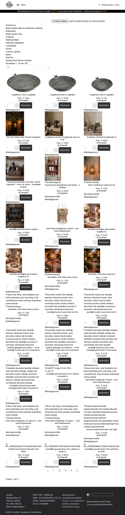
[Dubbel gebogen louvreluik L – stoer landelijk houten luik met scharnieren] (23, 337)
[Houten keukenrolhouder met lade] (101, 416)
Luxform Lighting (13, 51)
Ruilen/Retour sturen (71, 507)
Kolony (9, 49)
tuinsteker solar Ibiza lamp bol (101, 274)
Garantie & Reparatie (70, 504)
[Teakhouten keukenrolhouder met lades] (23, 445)
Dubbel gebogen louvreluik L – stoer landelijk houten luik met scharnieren (23, 348)
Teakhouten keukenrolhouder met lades (23, 450)
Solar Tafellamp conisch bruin (101, 185)
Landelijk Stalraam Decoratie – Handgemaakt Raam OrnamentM (101, 348)
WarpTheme (36, 512)
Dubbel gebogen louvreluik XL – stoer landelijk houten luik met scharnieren (62, 348)
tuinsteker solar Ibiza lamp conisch (23, 309)
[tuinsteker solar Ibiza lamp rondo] (53, 260)
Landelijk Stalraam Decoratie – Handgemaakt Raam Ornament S (23, 386)
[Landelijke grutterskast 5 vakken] (15, 216)
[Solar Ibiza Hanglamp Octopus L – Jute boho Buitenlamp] (62, 410)
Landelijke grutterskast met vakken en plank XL (62, 450)
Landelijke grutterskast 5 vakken (23, 229)
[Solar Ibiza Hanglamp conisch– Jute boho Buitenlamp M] (101, 372)
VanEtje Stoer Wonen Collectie (19, 60)
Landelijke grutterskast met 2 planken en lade (101, 450)
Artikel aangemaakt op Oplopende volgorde (24, 28)
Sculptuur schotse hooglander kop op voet (62, 138)
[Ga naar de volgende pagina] (77, 470)
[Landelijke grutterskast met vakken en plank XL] (62, 445)
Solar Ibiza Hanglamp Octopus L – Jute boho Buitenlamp (62, 422)
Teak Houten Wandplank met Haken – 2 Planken (62, 186)
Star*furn (9, 57)
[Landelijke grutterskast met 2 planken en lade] (101, 445)
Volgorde (10, 37)
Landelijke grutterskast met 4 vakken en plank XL (62, 375)
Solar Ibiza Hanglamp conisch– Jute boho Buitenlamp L (62, 229)
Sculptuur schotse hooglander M (101, 137)
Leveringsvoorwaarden (72, 498)
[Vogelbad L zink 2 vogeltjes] (23, 81)
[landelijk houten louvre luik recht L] (101, 302)
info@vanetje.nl (18, 507)
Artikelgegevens (13, 110)
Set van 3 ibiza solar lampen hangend (23, 137)
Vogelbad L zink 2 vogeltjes (23, 94)
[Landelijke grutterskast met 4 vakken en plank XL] (62, 369)
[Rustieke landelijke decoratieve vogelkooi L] (92, 216)
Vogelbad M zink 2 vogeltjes (62, 94)
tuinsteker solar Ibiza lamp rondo (62, 277)
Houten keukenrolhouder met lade (101, 429)
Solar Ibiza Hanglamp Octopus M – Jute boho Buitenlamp (23, 422)
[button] (21, 5)
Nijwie (8, 54)
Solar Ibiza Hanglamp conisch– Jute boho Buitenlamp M (101, 380)
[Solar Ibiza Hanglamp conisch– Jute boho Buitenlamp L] (62, 215)
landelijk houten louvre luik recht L (101, 312)
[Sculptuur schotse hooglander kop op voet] (54, 123)
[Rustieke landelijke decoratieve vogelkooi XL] (14, 260)
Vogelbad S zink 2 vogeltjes (101, 94)
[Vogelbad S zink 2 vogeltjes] (101, 81)
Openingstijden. (68, 495)
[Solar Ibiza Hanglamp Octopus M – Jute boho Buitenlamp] (23, 410)
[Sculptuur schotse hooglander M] (93, 123)
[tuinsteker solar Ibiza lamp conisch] (23, 299)
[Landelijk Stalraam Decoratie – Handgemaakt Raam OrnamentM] (101, 337)
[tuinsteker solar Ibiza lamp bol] (92, 260)
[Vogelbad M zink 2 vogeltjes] (62, 81)
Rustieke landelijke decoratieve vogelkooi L (101, 230)
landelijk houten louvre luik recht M (62, 312)
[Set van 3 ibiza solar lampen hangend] (15, 123)
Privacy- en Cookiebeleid (72, 501)
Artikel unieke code (14, 34)
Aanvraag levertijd (52, 196)
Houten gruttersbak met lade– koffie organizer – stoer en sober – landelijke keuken (23, 184)
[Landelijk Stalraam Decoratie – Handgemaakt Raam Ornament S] (23, 375)
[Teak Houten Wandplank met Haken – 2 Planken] (53, 168)
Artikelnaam (11, 31)
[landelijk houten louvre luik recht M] (62, 302)
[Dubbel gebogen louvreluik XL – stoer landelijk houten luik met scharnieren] (62, 337)
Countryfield (11, 46)
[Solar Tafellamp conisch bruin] (92, 168)
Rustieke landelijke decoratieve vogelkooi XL (23, 275)
